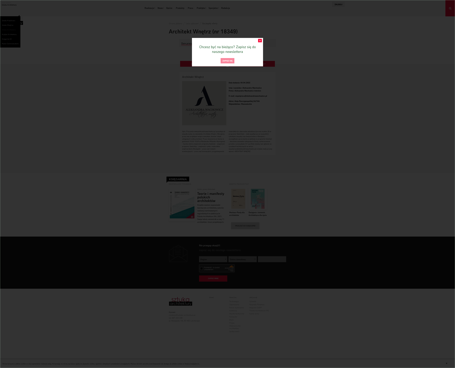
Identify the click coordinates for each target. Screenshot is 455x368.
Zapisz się (227, 60)
